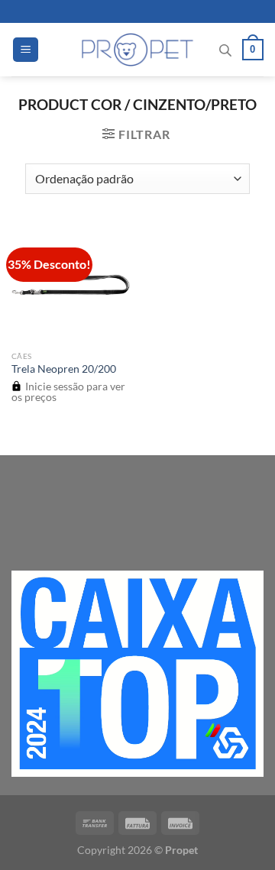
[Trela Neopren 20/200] (70, 284)
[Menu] (25, 50)
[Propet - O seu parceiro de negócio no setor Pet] (137, 49)
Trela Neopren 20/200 (63, 369)
